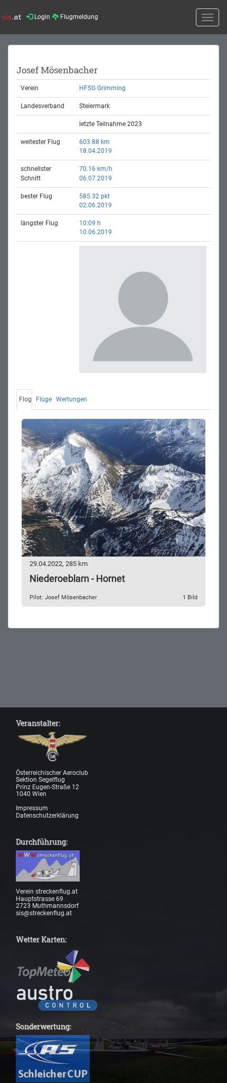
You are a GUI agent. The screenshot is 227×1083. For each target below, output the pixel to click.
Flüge (44, 399)
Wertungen (71, 399)
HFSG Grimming (102, 88)
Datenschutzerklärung (47, 815)
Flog (25, 399)
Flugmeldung (78, 17)
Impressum (32, 808)
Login (41, 17)
